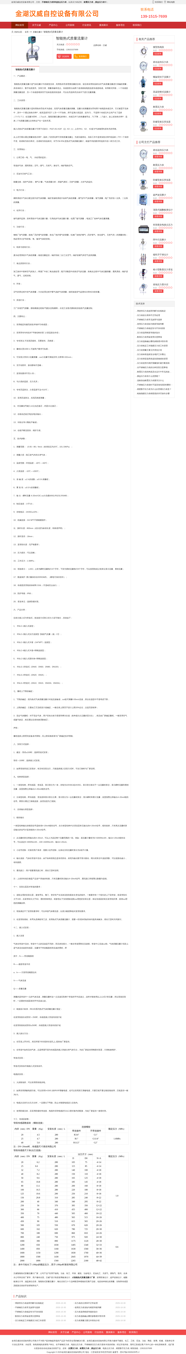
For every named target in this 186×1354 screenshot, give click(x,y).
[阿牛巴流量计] (143, 244)
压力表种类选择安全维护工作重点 (151, 354)
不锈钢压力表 (63, 1344)
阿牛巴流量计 (159, 240)
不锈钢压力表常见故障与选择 (27, 1307)
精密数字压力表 (122, 1348)
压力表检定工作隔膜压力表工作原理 (30, 1320)
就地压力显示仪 (160, 284)
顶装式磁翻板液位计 (163, 210)
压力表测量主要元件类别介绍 (87, 1320)
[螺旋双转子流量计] (143, 81)
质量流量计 (37, 32)
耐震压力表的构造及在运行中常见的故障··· (155, 372)
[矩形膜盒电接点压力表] (143, 229)
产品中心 (53, 25)
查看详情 (158, 157)
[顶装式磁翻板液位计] (143, 214)
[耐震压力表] (143, 111)
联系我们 (137, 25)
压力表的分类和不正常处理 (86, 1303)
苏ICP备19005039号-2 (129, 1352)
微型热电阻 (158, 47)
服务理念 (120, 25)
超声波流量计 (159, 195)
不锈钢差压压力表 (92, 1344)
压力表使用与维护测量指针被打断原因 (153, 363)
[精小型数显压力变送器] (143, 274)
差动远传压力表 (160, 62)
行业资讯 (86, 25)
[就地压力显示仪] (143, 289)
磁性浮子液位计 (160, 254)
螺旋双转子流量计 (161, 77)
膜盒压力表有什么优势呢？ (148, 376)
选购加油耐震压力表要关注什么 (150, 380)
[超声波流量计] (143, 199)
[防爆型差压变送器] (143, 126)
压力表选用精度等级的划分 (86, 1312)
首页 (27, 32)
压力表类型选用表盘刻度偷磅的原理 (152, 359)
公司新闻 (70, 25)
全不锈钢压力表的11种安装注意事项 (152, 367)
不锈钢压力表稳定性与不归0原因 (29, 1312)
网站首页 (19, 25)
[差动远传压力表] (143, 66)
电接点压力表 (108, 1348)
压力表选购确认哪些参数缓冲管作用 (90, 1316)
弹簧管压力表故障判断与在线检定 (29, 1303)
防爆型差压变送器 (161, 122)
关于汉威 (36, 25)
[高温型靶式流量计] (143, 96)
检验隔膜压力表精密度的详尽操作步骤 (153, 393)
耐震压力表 (158, 107)
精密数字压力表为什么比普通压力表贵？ (154, 389)
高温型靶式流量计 (161, 92)
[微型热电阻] (143, 52)
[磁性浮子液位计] (143, 259)
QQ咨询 (65, 56)
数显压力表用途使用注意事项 (27, 1316)
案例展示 (103, 25)
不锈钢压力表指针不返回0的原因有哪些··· (155, 385)
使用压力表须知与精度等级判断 (88, 1307)
